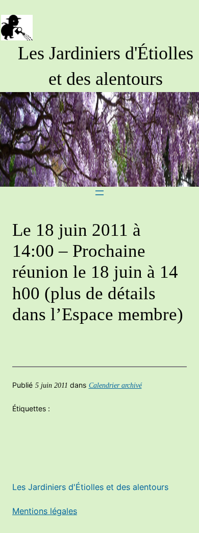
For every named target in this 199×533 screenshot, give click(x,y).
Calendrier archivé (115, 385)
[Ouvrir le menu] (99, 193)
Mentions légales (44, 511)
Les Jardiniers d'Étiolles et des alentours (90, 487)
